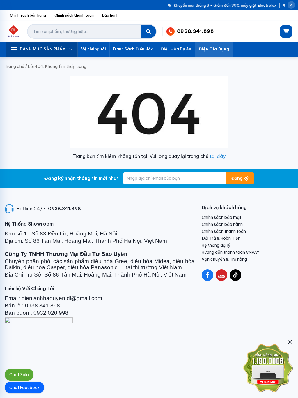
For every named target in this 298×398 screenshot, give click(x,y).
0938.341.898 (64, 209)
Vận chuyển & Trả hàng (224, 259)
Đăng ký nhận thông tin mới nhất (81, 178)
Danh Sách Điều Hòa (133, 49)
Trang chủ (14, 66)
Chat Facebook (24, 387)
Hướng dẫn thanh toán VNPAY (230, 252)
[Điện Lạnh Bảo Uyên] (13, 31)
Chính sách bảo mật (221, 217)
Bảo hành (110, 15)
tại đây (218, 156)
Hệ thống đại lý (216, 245)
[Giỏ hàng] (286, 31)
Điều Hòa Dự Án (176, 49)
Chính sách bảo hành (222, 224)
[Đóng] (289, 342)
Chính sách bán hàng (28, 15)
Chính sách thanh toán (74, 15)
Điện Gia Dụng (214, 49)
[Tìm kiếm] (148, 31)
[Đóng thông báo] (291, 5)
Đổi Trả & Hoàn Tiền (221, 238)
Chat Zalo (19, 374)
